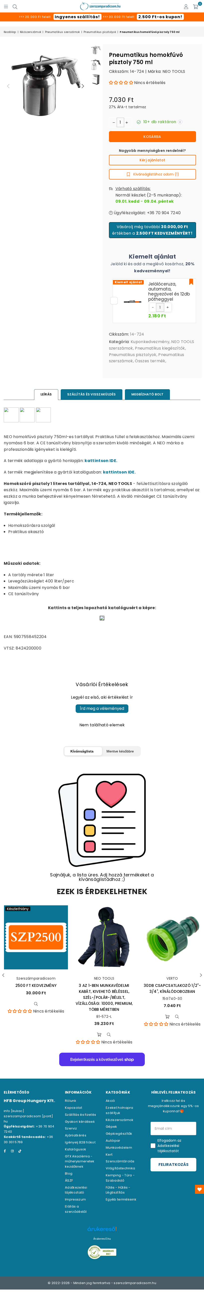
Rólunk (70, 1100)
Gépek (111, 1126)
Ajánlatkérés (75, 1135)
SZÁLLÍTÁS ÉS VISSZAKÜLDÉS (91, 394)
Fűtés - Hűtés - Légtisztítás (118, 1190)
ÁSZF (69, 1180)
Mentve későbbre (120, 751)
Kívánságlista (82, 751)
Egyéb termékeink (121, 1199)
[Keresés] (14, 6)
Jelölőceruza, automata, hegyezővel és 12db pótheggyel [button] (169, 291)
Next (83, 86)
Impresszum (75, 1199)
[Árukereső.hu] (102, 1231)
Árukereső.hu (102, 1238)
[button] (121, 83)
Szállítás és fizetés (80, 1114)
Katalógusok (75, 1149)
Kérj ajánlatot (152, 160)
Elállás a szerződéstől (76, 1209)
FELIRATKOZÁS (173, 1164)
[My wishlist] (199, 1189)
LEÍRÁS (46, 394)
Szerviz (71, 1128)
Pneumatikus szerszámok (62, 32)
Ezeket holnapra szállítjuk (119, 1110)
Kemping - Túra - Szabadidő (120, 1178)
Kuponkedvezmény (150, 342)
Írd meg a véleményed (102, 708)
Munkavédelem (119, 1147)
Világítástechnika (120, 1168)
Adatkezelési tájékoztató (76, 1190)
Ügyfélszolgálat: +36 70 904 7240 (147, 213)
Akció (110, 1100)
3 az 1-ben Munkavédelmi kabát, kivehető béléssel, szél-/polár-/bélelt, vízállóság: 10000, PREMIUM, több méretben (104, 997)
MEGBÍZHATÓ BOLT (147, 394)
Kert (109, 1154)
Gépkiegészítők (119, 1133)
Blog (68, 1173)
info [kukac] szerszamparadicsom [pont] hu (28, 1116)
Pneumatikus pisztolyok (100, 32)
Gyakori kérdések (80, 1121)
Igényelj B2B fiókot (80, 1142)
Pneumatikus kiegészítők (160, 348)
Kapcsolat (73, 1107)
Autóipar (113, 1140)
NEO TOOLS (173, 71)
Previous (8, 86)
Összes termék (150, 361)
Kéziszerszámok (30, 32)
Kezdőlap (10, 32)
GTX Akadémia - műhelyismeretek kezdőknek (80, 1161)
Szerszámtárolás (120, 1161)
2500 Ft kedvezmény (36, 985)
